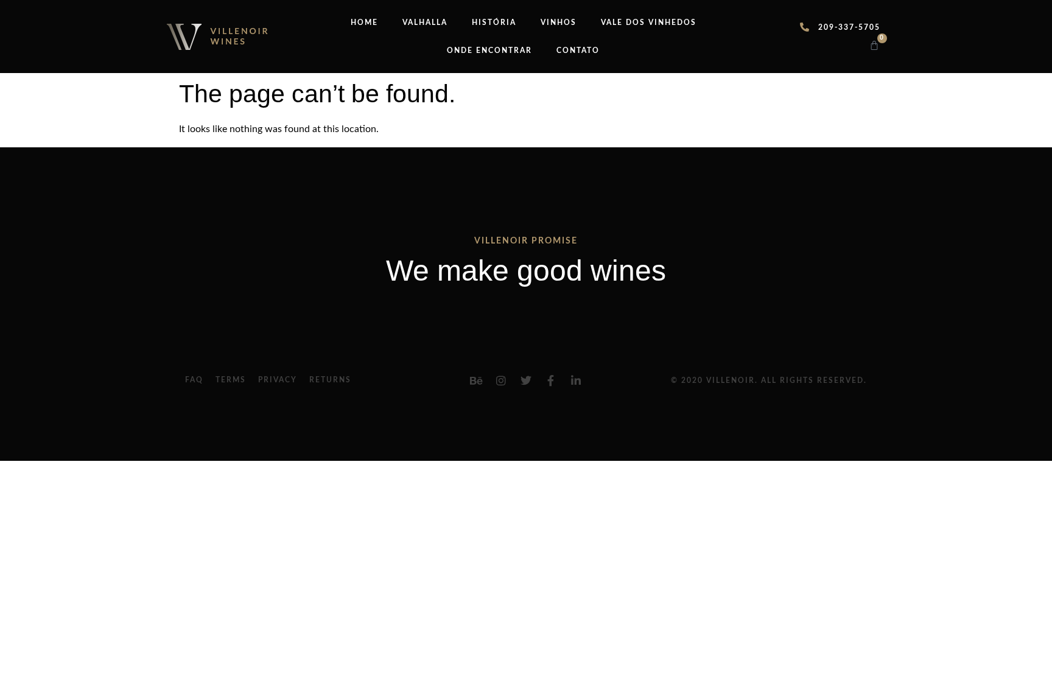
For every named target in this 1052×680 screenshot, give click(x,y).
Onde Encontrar (489, 50)
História (494, 22)
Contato (578, 50)
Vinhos (559, 22)
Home (364, 22)
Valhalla (424, 22)
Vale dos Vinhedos (648, 22)
